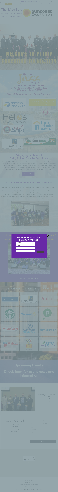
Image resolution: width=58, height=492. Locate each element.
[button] (48, 236)
